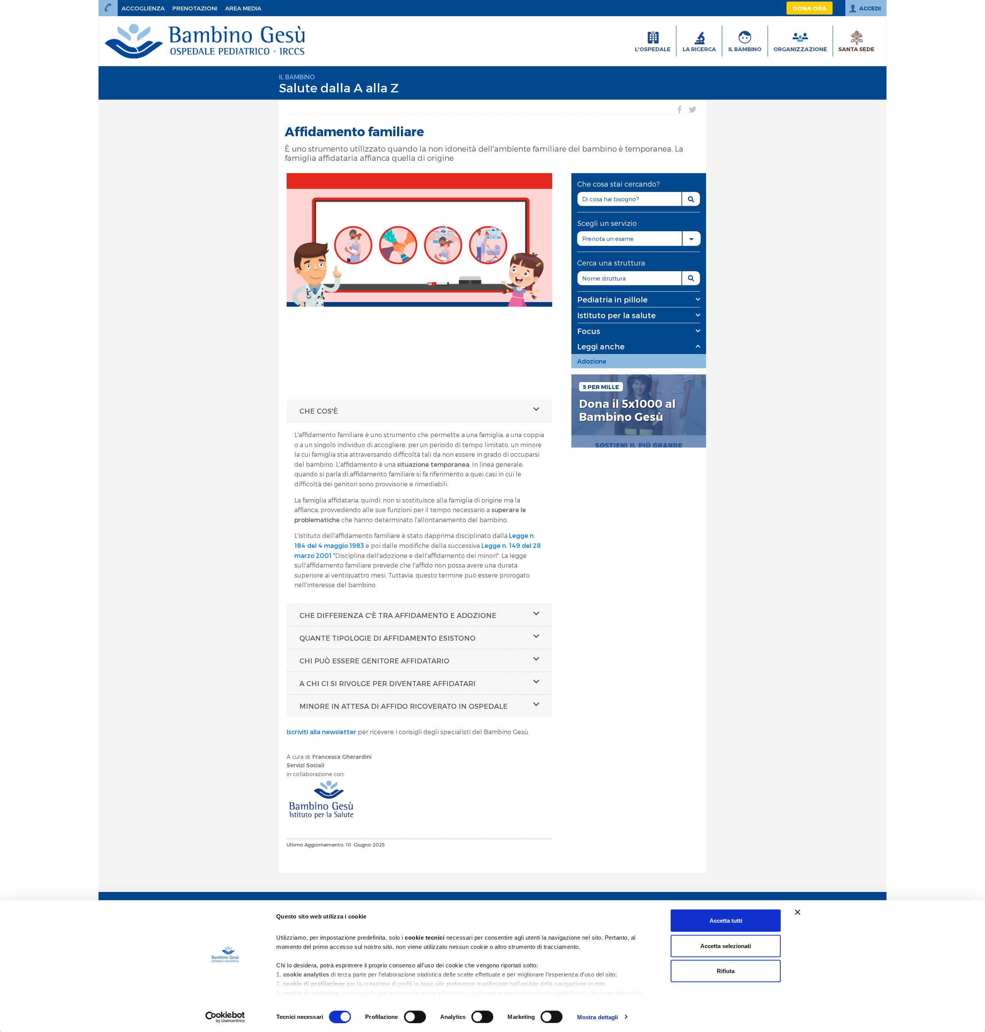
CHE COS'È (318, 411)
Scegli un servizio (607, 223)
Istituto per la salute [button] (616, 315)
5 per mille (601, 386)
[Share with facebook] (679, 109)
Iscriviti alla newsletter (321, 731)
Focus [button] (588, 331)
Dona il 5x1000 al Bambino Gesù (627, 410)
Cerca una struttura (611, 263)
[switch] (415, 1016)
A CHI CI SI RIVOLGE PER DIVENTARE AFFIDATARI (387, 683)
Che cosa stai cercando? (618, 184)
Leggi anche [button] (600, 346)
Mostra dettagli (597, 1017)
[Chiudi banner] (797, 912)
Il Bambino (297, 76)
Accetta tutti (726, 920)
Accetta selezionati (725, 945)
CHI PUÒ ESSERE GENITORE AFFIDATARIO (374, 660)
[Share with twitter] (692, 109)
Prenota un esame (608, 238)
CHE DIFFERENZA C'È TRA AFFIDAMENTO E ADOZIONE (397, 615)
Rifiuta (726, 971)
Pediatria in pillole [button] (612, 299)
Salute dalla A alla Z (339, 87)
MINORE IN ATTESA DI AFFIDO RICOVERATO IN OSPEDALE (403, 706)
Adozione (591, 361)
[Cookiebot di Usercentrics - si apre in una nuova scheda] (225, 1017)
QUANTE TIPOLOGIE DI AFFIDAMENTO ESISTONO (387, 638)
